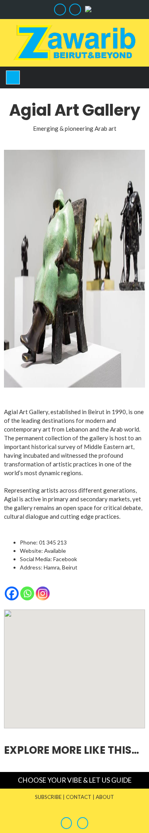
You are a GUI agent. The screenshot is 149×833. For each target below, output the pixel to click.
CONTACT (78, 797)
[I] (74, 9)
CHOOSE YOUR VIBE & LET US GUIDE (75, 780)
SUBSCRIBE (48, 797)
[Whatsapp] (27, 593)
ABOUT (105, 797)
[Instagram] (43, 593)
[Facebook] (12, 593)
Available (55, 550)
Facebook (65, 559)
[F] (59, 9)
